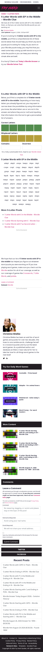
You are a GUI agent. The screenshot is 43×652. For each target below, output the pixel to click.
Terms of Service (9, 502)
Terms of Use (22, 643)
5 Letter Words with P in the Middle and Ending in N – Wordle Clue (18, 577)
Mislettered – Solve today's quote (29, 398)
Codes (36, 2)
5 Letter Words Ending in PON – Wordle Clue (20, 610)
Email (8, 525)
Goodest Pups (32, 646)
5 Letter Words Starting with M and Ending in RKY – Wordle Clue (29, 445)
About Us (5, 638)
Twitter (21, 549)
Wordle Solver (11, 2)
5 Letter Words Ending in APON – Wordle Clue (21, 572)
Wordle (4, 270)
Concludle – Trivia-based (28, 373)
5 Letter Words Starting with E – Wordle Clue (22, 221)
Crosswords (25, 2)
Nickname (9, 518)
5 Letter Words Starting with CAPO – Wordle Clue (20, 604)
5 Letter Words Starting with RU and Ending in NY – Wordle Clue (29, 432)
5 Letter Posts (13, 14)
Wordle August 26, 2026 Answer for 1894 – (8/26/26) (19, 622)
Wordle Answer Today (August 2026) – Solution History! (21, 597)
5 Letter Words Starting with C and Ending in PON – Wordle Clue (20, 590)
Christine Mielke (9, 30)
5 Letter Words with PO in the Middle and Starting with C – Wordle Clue (19, 615)
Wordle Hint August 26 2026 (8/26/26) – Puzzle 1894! (21, 629)
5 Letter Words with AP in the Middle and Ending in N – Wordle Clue (19, 584)
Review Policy (32, 641)
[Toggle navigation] (39, 8)
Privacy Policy (35, 501)
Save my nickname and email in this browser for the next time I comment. (20, 536)
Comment (6, 505)
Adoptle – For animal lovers (29, 385)
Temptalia (22, 646)
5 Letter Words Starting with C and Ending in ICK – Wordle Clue (28, 457)
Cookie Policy (10, 641)
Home (3, 14)
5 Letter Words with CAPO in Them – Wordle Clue (20, 566)
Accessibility (32, 643)
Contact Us (13, 638)
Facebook (21, 554)
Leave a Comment (7, 282)
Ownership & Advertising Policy (29, 638)
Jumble (13, 276)
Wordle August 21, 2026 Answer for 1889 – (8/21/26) (29, 468)
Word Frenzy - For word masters (28, 411)
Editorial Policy (11, 643)
